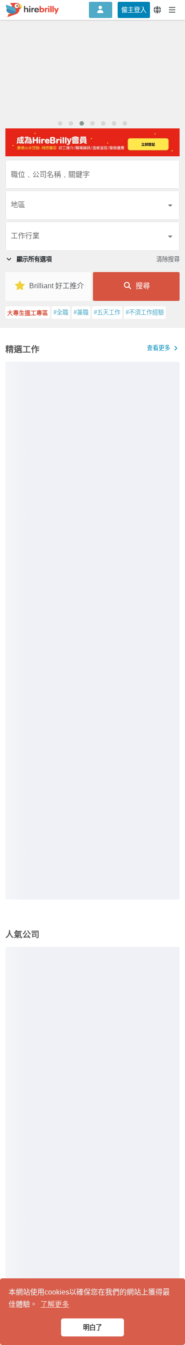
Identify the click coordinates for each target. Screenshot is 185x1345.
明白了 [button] (92, 1327)
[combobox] (92, 177)
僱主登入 (133, 10)
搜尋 (142, 286)
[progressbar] (92, 631)
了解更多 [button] (54, 1304)
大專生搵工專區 (27, 312)
